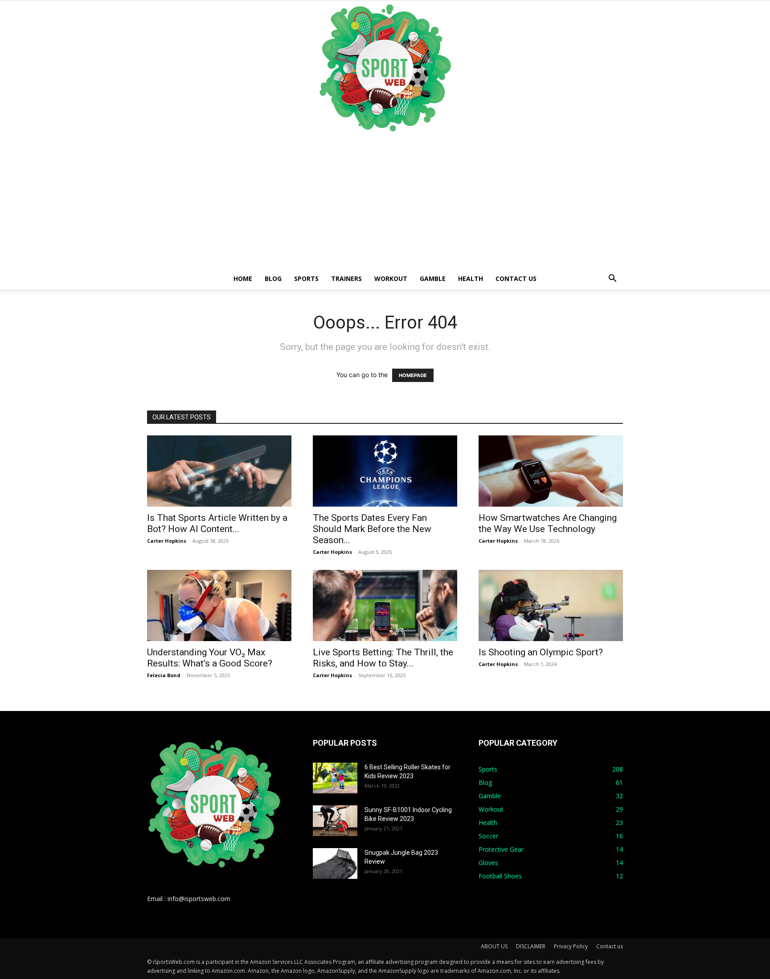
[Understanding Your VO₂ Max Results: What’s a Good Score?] (219, 605)
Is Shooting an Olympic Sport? (541, 652)
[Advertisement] (385, 201)
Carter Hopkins (166, 540)
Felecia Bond (163, 675)
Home (242, 278)
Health (470, 278)
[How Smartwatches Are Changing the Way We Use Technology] (551, 471)
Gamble (433, 278)
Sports (306, 278)
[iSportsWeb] (385, 67)
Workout (390, 278)
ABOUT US (494, 946)
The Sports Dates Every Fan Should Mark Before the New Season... (372, 528)
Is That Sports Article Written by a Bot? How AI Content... (217, 523)
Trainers (346, 278)
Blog (273, 278)
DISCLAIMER (530, 946)
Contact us (516, 278)
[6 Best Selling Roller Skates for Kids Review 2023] (335, 778)
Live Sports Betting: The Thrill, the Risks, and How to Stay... (383, 658)
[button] (612, 279)
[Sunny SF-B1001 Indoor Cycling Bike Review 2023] (335, 820)
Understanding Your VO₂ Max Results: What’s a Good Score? (209, 658)
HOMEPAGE (413, 375)
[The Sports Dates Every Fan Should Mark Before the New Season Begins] (385, 471)
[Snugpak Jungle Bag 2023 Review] (335, 863)
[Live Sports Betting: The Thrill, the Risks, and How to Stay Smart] (385, 605)
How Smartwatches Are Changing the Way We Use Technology (548, 523)
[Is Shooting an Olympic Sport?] (551, 605)
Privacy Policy (571, 946)
